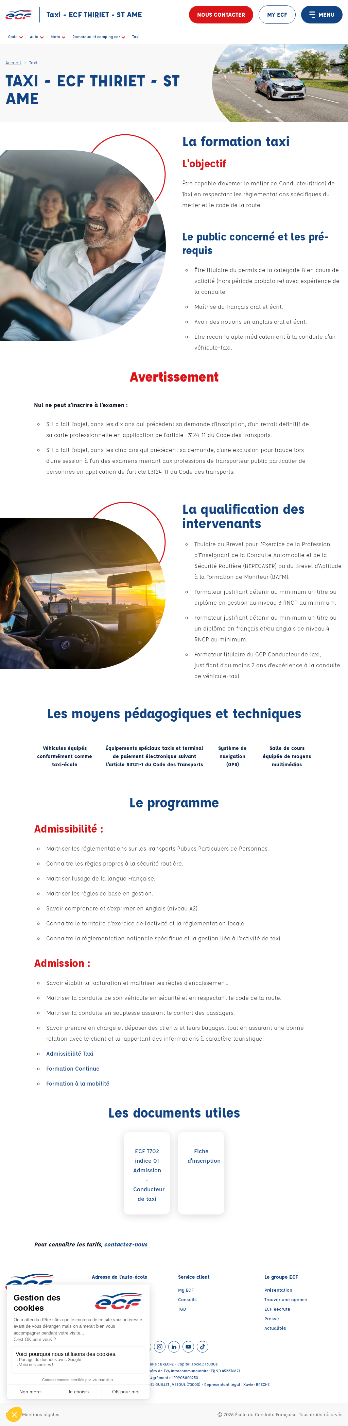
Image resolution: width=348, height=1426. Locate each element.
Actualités (275, 1328)
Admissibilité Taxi (69, 1053)
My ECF (186, 1290)
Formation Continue (73, 1068)
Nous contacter (221, 14)
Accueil (13, 62)
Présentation (278, 1290)
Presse (271, 1318)
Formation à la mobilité (77, 1083)
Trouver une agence (285, 1299)
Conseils (187, 1299)
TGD (182, 1309)
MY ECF (277, 14)
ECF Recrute (277, 1309)
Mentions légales (40, 1414)
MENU (326, 14)
